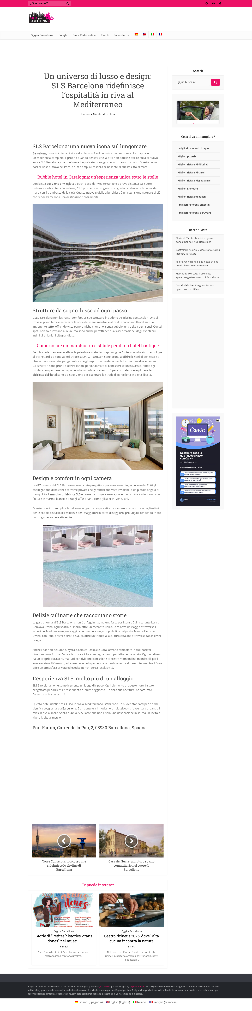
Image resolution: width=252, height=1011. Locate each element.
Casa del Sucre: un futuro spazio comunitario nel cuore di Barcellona (122, 976)
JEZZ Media (105, 986)
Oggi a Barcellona (42, 35)
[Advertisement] (198, 353)
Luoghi (63, 35)
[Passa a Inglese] (144, 34)
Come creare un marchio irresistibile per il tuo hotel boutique (98, 345)
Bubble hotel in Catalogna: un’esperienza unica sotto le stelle (97, 177)
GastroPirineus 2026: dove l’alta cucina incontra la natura (131, 938)
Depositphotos (137, 986)
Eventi (105, 35)
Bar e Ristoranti (83, 35)
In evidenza (121, 35)
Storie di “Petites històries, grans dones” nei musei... (64, 938)
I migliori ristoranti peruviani (194, 212)
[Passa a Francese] (161, 34)
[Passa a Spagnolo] (136, 34)
